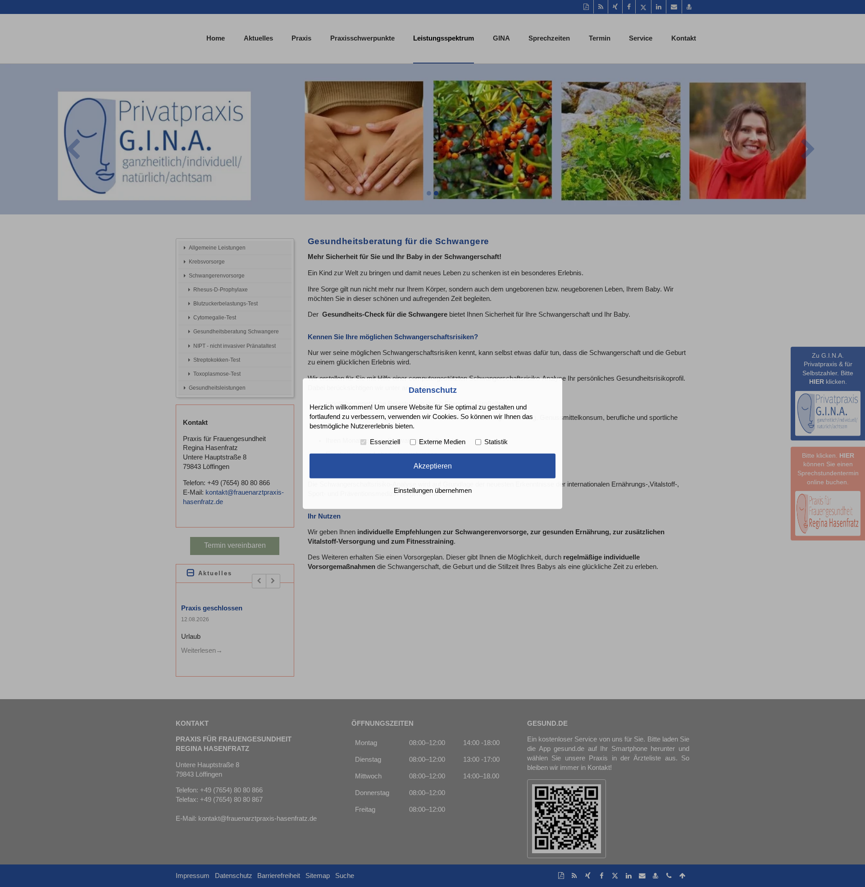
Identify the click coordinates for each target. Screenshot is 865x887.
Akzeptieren (433, 466)
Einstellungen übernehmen (433, 490)
